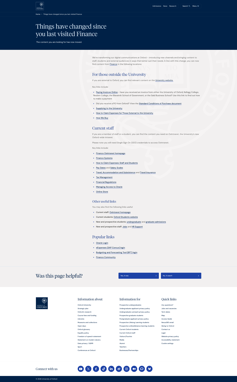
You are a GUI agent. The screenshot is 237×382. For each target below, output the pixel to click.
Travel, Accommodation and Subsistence (115, 172)
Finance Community (106, 257)
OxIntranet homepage (120, 212)
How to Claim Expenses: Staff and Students (117, 163)
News (165, 6)
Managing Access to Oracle (109, 186)
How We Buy (102, 118)
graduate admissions (156, 221)
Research (172, 6)
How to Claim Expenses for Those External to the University (124, 113)
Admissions (156, 6)
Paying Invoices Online (107, 92)
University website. (164, 80)
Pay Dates (101, 167)
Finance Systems (104, 158)
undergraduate (134, 221)
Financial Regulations (106, 182)
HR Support (137, 226)
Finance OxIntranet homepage (110, 153)
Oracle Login (102, 243)
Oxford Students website (126, 217)
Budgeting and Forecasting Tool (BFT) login (116, 252)
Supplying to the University (109, 108)
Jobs (125, 226)
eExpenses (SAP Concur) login (110, 247)
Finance (113, 64)
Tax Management (104, 177)
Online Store (102, 191)
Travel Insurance (148, 172)
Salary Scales (116, 167)
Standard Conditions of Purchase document (160, 103)
